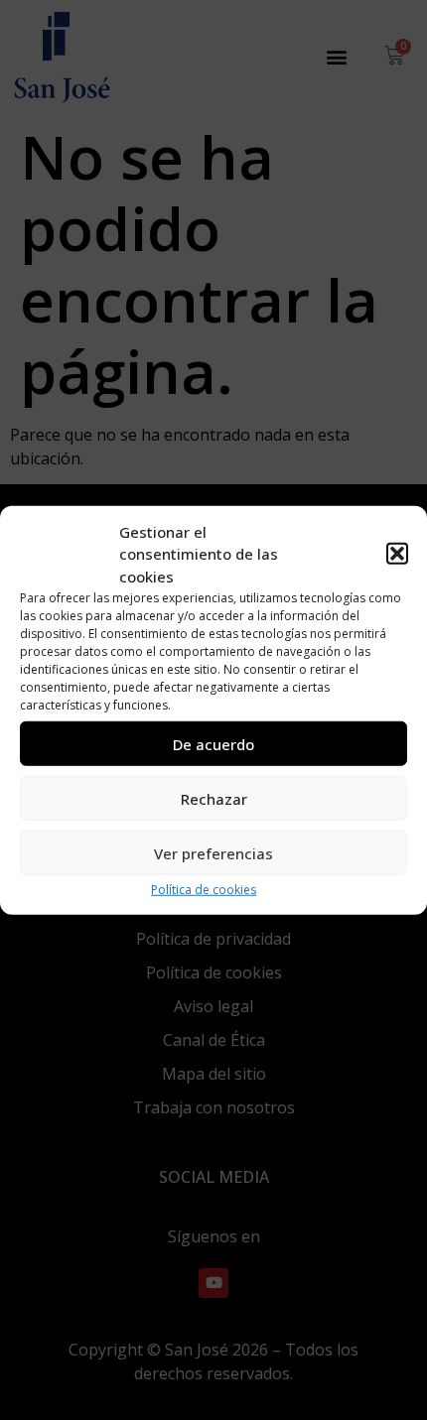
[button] (397, 554)
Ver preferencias (213, 852)
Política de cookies (203, 889)
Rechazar (214, 798)
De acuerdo (213, 743)
